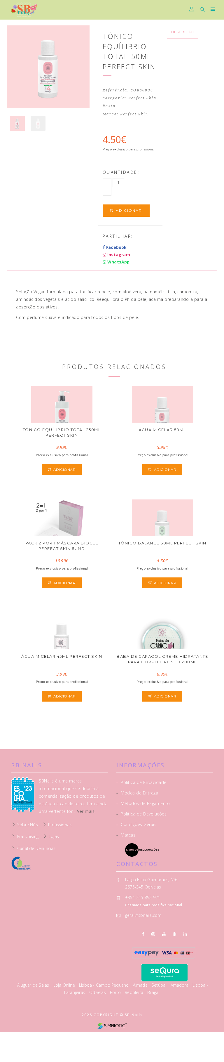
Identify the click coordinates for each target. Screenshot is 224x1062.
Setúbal (160, 985)
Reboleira (134, 992)
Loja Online (64, 985)
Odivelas (98, 992)
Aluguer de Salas (33, 985)
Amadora (180, 985)
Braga (152, 992)
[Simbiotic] (112, 1025)
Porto (116, 992)
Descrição (182, 31)
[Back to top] (214, 1044)
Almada (141, 985)
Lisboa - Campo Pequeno (104, 985)
